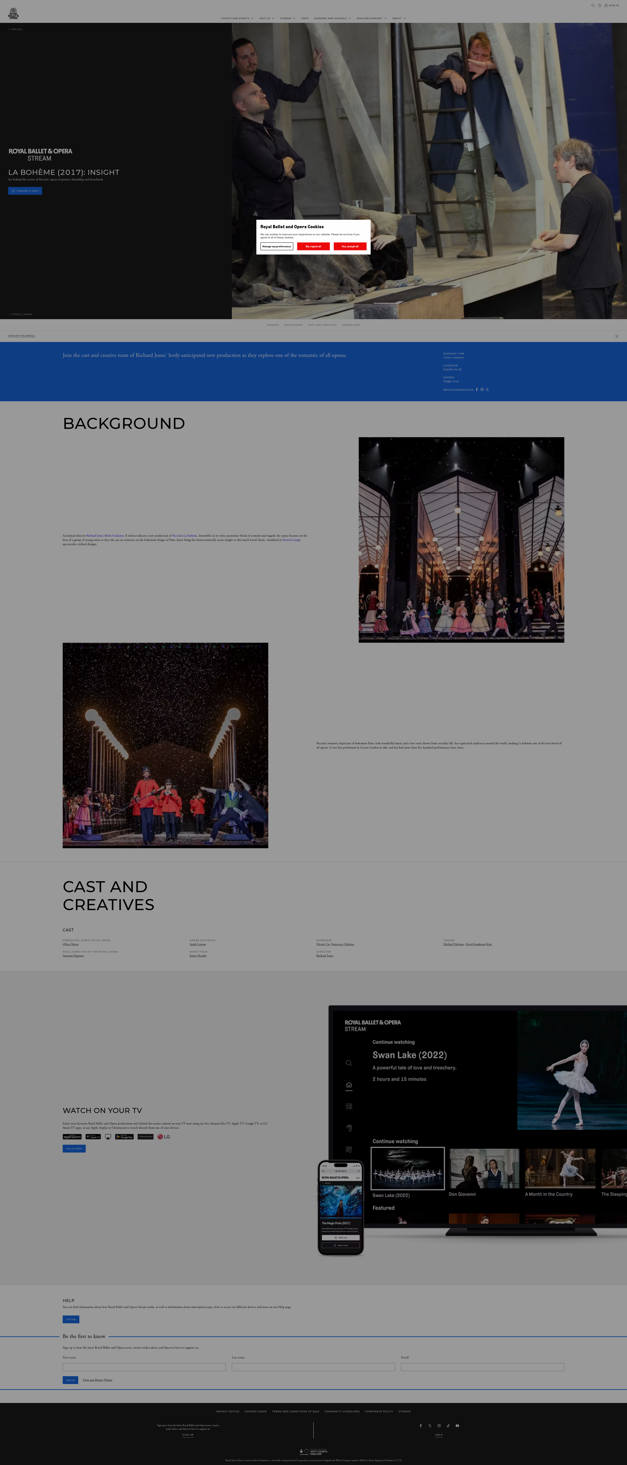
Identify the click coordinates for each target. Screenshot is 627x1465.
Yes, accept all (350, 246)
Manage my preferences (276, 246)
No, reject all (313, 246)
